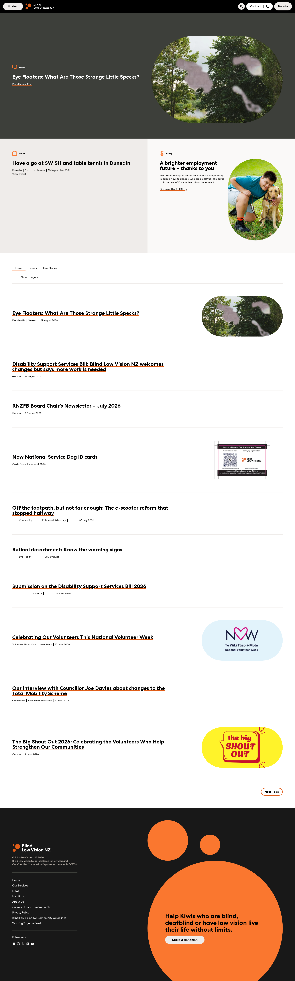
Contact (255, 6)
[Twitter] (23, 943)
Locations (18, 896)
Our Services (20, 885)
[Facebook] (13, 943)
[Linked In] (27, 943)
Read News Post (22, 84)
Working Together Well (26, 923)
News (18, 268)
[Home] (40, 6)
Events (33, 268)
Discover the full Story (173, 189)
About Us (18, 901)
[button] (241, 6)
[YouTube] (32, 943)
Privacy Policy (20, 912)
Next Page (272, 791)
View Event (19, 174)
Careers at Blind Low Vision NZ (31, 907)
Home (16, 880)
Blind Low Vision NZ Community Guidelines (39, 918)
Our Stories (50, 268)
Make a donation (185, 940)
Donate (283, 6)
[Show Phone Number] (267, 6)
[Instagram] (18, 943)
